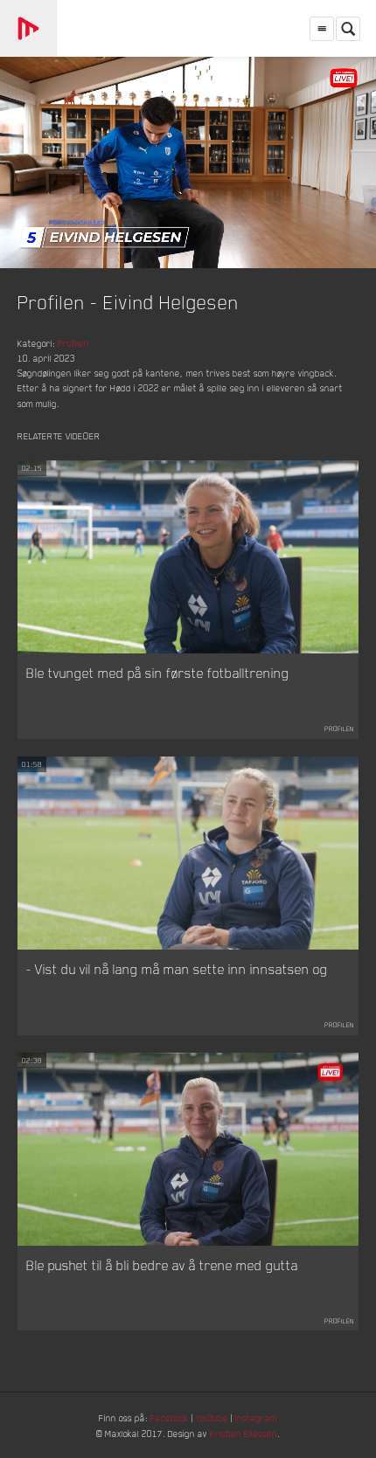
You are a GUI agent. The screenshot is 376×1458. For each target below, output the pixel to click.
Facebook (169, 1417)
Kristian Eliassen (243, 1433)
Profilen (73, 343)
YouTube (212, 1417)
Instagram (256, 1417)
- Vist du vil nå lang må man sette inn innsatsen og (177, 969)
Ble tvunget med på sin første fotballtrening (157, 672)
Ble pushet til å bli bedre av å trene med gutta (162, 1265)
